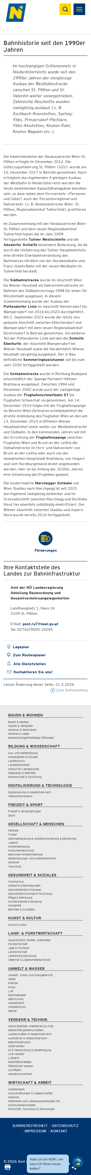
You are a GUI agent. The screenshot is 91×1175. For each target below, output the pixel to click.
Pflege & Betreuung (20, 897)
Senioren (13, 862)
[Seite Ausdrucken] (8, 1168)
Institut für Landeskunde (23, 769)
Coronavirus (16, 881)
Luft (10, 991)
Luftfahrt (13, 1058)
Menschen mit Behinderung (25, 854)
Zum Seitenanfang (71, 690)
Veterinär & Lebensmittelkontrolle (29, 959)
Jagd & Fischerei (18, 948)
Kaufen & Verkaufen (20, 726)
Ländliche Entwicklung (22, 956)
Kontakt (58, 1131)
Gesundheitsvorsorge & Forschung (30, 893)
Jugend (13, 842)
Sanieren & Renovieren (22, 730)
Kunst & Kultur (17, 924)
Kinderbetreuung (19, 846)
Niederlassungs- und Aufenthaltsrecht (32, 858)
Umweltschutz (17, 1007)
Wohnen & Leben (18, 733)
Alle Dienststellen (29, 664)
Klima (11, 987)
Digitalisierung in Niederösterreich (29, 792)
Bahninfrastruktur (19, 1042)
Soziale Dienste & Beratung (25, 901)
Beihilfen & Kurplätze (21, 909)
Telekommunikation (20, 796)
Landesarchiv (16, 761)
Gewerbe (13, 1097)
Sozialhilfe (14, 905)
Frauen (12, 834)
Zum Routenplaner (29, 655)
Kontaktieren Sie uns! (33, 672)
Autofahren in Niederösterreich (27, 1038)
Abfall (11, 979)
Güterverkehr (16, 1046)
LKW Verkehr (16, 1054)
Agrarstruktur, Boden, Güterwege (29, 940)
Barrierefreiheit (30, 1125)
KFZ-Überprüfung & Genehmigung (29, 1050)
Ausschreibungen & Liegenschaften (30, 1093)
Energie (13, 983)
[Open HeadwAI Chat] (78, 1162)
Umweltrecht (16, 1003)
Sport (11, 815)
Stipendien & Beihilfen (22, 773)
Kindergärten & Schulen (23, 757)
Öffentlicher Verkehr (20, 1066)
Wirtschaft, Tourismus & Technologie (31, 1109)
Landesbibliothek (19, 765)
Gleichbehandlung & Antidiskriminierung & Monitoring (42, 838)
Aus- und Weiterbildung (23, 753)
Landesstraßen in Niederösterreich (30, 1034)
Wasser (12, 1011)
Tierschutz (14, 866)
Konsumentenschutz (21, 850)
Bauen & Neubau (18, 722)
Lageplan (21, 647)
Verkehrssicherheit (20, 1074)
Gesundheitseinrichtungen (24, 889)
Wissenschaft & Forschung (25, 777)
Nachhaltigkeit (17, 995)
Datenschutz (65, 1125)
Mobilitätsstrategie (19, 1062)
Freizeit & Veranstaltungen (24, 811)
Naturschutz (16, 999)
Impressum (35, 1131)
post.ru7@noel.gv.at (40, 624)
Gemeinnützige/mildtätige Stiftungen (31, 737)
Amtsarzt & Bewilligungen (24, 885)
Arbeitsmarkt (16, 1089)
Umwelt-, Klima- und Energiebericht (30, 975)
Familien (13, 830)
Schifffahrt (14, 1070)
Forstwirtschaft (17, 944)
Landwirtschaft (17, 952)
